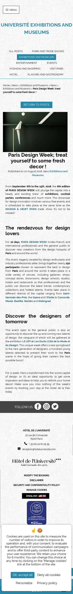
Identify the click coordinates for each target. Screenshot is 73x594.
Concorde (63, 297)
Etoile (51, 297)
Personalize (24, 583)
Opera (36, 297)
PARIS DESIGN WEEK (34, 242)
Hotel (14, 74)
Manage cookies (36, 490)
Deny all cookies (49, 575)
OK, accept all (23, 575)
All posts (16, 51)
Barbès (28, 301)
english (31, 495)
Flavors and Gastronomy (45, 74)
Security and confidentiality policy (36, 485)
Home (6, 85)
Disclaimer (36, 480)
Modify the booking (36, 475)
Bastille (18, 301)
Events (52, 62)
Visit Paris (56, 68)
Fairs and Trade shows (48, 51)
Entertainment (26, 62)
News (15, 85)
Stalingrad (44, 301)
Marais (9, 301)
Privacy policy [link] (47, 583)
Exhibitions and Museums (36, 57)
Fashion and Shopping (25, 68)
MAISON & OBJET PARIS (21, 209)
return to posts (36, 104)
